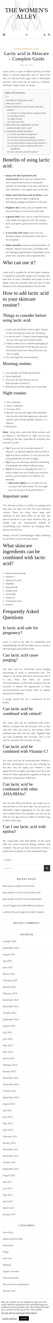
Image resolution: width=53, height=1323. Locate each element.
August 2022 (9, 1103)
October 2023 (9, 1012)
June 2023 (8, 1038)
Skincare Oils (9, 1290)
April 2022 (8, 1129)
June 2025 (8, 967)
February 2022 (10, 1136)
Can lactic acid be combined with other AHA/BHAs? (27, 147)
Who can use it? (14, 103)
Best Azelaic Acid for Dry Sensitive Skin (22, 892)
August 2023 (9, 1025)
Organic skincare (11, 1271)
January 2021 (9, 1214)
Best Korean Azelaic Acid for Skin (19, 886)
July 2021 (7, 1181)
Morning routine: (18, 116)
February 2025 (10, 980)
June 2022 (8, 1116)
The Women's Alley (26, 13)
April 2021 (8, 1201)
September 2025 (11, 947)
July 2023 (7, 1032)
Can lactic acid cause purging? (23, 137)
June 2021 (8, 1188)
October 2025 (9, 941)
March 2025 (9, 973)
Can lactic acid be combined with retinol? (28, 140)
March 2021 (9, 1207)
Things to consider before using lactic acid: (28, 113)
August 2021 (9, 1175)
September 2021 (11, 1168)
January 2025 (9, 986)
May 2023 (8, 1045)
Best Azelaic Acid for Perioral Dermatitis (22, 899)
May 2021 (8, 1194)
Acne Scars (8, 1232)
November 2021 (11, 1155)
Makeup (7, 1264)
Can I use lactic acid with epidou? (24, 151)
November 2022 (11, 1084)
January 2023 (9, 1071)
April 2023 (8, 1051)
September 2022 (11, 1097)
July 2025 (7, 960)
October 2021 (9, 1162)
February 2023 (10, 1064)
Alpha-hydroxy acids (26, 49)
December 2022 (11, 1077)
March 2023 (9, 1058)
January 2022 (9, 1142)
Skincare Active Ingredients (16, 1284)
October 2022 (9, 1090)
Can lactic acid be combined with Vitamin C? (29, 143)
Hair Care (7, 1258)
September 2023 (11, 1019)
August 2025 (9, 954)
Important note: (17, 122)
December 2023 (11, 999)
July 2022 (7, 1110)
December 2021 (11, 1149)
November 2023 (11, 1006)
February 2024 (10, 993)
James (8, 860)
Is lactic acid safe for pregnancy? (24, 134)
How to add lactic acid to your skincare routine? (25, 108)
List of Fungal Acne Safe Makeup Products (23, 905)
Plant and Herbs (10, 1277)
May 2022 (8, 1123)
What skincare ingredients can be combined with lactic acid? (22, 126)
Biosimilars (8, 1245)
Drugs (6, 1251)
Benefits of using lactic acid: (20, 100)
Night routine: (16, 119)
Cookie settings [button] (9, 1318)
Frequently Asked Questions (20, 131)
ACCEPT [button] (24, 1318)
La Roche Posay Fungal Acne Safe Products (23, 912)
